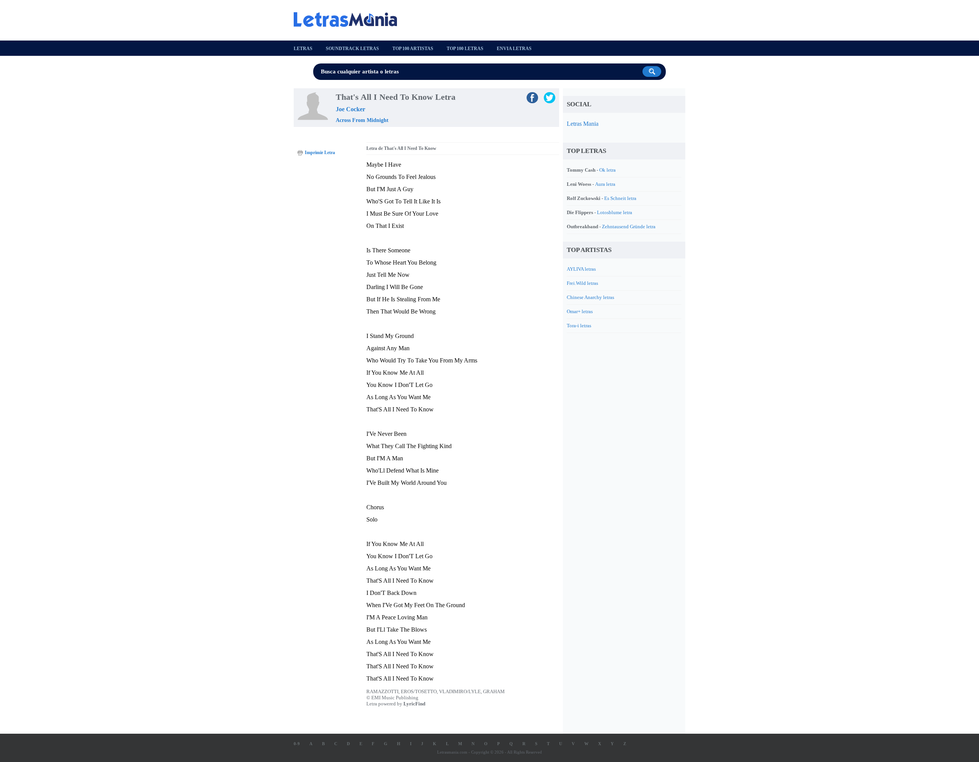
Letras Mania (582, 123)
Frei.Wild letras (582, 283)
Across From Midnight (362, 120)
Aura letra (605, 184)
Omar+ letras (580, 311)
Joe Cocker (350, 109)
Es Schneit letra (620, 198)
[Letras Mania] (349, 19)
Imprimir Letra (320, 152)
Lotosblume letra (614, 212)
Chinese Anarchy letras (590, 297)
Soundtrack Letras (352, 48)
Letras (303, 48)
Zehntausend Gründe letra (628, 226)
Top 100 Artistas (412, 48)
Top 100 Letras (465, 48)
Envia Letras (514, 48)
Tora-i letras (579, 325)
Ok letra (607, 170)
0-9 (297, 743)
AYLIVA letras (581, 269)
